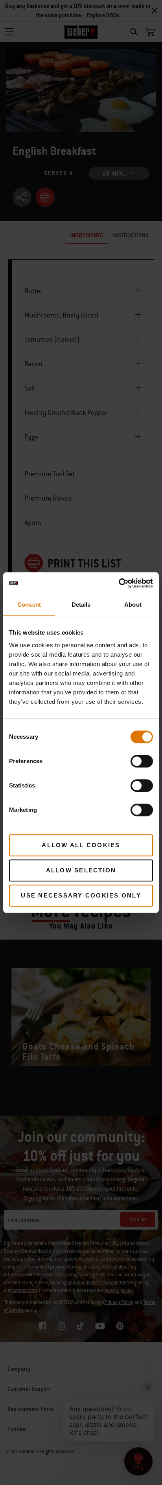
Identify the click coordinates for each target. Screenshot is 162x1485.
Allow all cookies (81, 845)
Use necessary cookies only (81, 895)
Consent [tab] (29, 604)
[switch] (142, 761)
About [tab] (133, 604)
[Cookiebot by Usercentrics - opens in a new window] (118, 583)
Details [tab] (81, 604)
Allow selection (81, 870)
